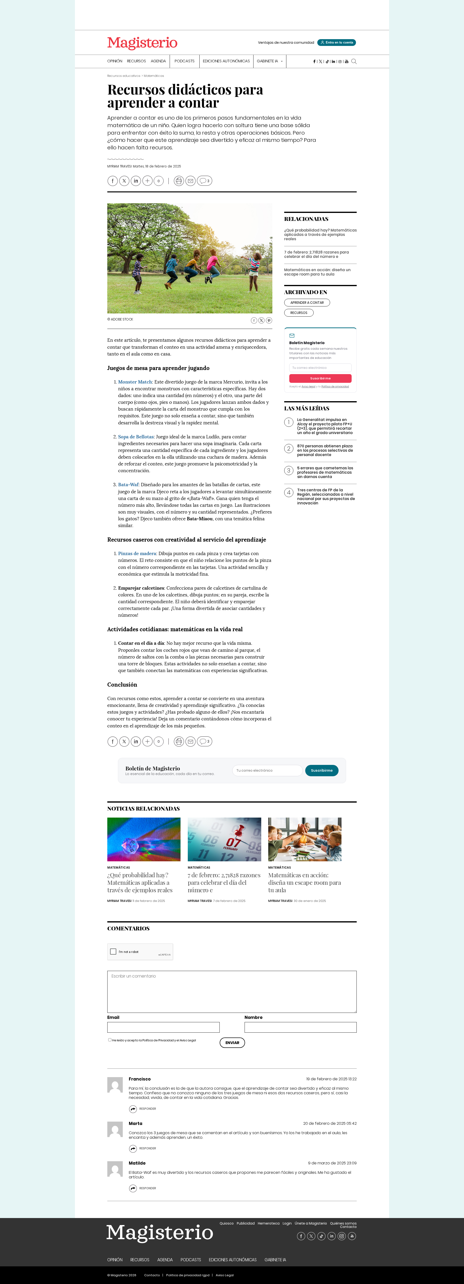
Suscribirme (320, 378)
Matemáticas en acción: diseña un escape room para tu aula (317, 272)
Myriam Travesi (119, 166)
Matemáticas (118, 867)
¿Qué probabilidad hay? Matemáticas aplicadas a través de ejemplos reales (320, 234)
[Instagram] (340, 61)
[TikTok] (327, 61)
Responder (147, 1109)
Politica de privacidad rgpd (188, 1275)
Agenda (158, 61)
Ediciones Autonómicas (226, 61)
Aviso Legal (188, 1040)
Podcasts (185, 61)
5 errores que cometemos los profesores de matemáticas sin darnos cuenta (325, 472)
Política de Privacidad (158, 1040)
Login (287, 1223)
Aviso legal (308, 386)
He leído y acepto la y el (154, 1040)
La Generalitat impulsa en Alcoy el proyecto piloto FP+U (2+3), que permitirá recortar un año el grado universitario (325, 426)
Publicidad (246, 1223)
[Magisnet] (142, 43)
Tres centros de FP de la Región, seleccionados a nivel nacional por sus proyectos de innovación (326, 496)
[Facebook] (314, 61)
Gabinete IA (268, 61)
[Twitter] (320, 61)
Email (113, 1018)
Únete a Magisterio (311, 1223)
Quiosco (227, 1223)
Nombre (253, 1018)
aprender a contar (307, 302)
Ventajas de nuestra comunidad (286, 42)
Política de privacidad (335, 386)
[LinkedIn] (333, 61)
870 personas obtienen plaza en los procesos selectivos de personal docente (325, 450)
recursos (298, 312)
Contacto (348, 1226)
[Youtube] (346, 61)
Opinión (114, 61)
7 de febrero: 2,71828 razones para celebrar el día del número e (316, 254)
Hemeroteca (269, 1223)
